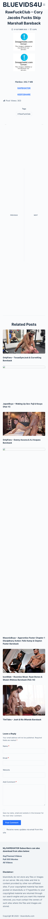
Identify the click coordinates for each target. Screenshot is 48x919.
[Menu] (44, 5)
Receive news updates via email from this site (23, 831)
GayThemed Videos (12, 856)
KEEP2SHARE (24, 94)
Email (6, 758)
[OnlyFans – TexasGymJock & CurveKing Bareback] (24, 342)
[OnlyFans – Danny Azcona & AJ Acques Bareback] (24, 424)
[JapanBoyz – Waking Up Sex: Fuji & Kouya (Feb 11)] (24, 383)
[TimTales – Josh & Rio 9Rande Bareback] (24, 700)
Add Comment (10, 782)
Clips (34, 29)
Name (6, 746)
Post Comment (11, 822)
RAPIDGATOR (24, 88)
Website (6, 770)
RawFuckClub (24, 114)
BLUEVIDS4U (22, 4)
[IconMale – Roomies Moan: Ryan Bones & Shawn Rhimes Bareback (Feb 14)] (24, 661)
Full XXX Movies (10, 859)
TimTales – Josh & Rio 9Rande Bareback (22, 719)
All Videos (8, 862)
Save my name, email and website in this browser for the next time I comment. (23, 814)
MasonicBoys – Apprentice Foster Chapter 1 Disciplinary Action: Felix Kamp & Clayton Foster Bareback (24, 641)
